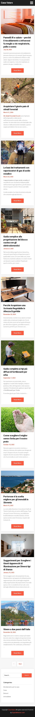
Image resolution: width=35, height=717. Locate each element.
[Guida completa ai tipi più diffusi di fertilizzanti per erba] (17, 353)
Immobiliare (7, 696)
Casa (5, 690)
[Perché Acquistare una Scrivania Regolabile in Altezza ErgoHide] (17, 289)
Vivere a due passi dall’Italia (16, 629)
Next (20, 664)
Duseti (18, 116)
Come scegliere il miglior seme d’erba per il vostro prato (15, 438)
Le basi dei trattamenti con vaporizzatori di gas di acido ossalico (16, 170)
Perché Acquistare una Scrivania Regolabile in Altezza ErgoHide (14, 308)
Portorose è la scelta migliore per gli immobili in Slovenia (15, 499)
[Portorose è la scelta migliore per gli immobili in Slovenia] (17, 482)
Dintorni (5, 693)
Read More (17, 70)
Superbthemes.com (18, 712)
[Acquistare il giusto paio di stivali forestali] (17, 90)
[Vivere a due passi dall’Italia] (17, 613)
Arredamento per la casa (11, 687)
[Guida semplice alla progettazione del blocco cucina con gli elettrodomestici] (17, 221)
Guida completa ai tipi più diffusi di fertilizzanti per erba (15, 372)
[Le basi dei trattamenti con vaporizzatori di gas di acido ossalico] (17, 152)
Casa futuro (7, 2)
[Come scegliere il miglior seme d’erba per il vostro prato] (17, 419)
